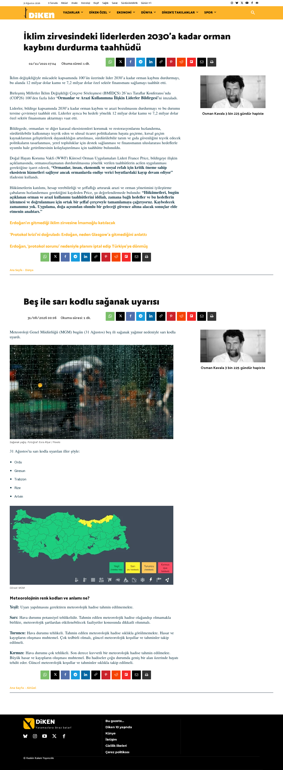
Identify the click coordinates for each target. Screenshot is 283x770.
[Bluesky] (236, 3)
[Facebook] (251, 3)
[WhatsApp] (110, 62)
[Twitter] (242, 3)
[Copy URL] (161, 62)
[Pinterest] (171, 62)
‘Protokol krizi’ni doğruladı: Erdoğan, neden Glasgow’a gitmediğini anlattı (78, 234)
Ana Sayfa (16, 270)
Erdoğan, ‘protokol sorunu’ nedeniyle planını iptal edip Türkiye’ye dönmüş (79, 246)
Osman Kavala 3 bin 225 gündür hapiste (233, 114)
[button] (253, 12)
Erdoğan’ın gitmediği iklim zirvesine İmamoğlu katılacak (62, 223)
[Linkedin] (150, 62)
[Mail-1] (257, 3)
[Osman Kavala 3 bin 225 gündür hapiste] (233, 91)
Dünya (29, 270)
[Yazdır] (211, 62)
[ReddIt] (181, 62)
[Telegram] (140, 62)
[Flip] (191, 62)
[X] (120, 62)
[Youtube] (247, 3)
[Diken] (38, 13)
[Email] (201, 62)
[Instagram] (231, 3)
